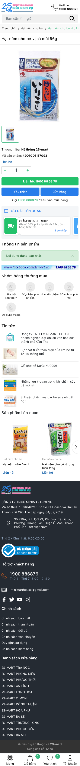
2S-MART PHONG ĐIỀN (18, 674)
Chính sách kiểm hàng (17, 649)
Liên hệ (6, 162)
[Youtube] (19, 599)
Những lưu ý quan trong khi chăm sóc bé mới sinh (48, 383)
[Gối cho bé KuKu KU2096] (10, 369)
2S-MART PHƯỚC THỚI (18, 679)
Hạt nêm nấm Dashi (16, 464)
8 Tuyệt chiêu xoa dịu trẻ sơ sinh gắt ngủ (47, 399)
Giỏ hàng (31, 760)
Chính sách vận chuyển (18, 636)
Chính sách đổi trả (14, 630)
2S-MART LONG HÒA (16, 692)
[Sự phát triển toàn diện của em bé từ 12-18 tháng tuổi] (10, 353)
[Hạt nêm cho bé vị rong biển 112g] (60, 439)
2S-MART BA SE (13, 716)
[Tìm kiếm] (72, 18)
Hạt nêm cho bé (12, 459)
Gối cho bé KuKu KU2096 (39, 365)
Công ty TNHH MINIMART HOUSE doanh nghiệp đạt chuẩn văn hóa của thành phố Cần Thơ (48, 337)
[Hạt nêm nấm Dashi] (20, 439)
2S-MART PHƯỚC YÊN (17, 729)
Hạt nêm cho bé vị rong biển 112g (58, 466)
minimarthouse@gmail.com (30, 589)
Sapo (49, 748)
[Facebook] (4, 599)
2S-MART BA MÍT (13, 735)
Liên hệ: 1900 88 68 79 (40, 181)
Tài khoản (70, 763)
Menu (10, 763)
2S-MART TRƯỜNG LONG (20, 722)
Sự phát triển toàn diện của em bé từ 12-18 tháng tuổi (47, 352)
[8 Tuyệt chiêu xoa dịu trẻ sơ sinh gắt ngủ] (10, 401)
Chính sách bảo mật (15, 618)
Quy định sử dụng (14, 642)
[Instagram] (27, 599)
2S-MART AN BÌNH (15, 686)
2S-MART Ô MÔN (14, 698)
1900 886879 (69, 7)
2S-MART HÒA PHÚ (15, 710)
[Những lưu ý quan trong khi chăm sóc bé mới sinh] (10, 385)
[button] (75, 447)
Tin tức (8, 326)
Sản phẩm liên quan (20, 412)
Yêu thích (50, 760)
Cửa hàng (59, 192)
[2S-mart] (40, 267)
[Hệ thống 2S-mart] (17, 7)
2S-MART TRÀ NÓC (15, 667)
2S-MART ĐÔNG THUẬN (19, 704)
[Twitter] (11, 599)
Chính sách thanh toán (17, 624)
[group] (40, 86)
